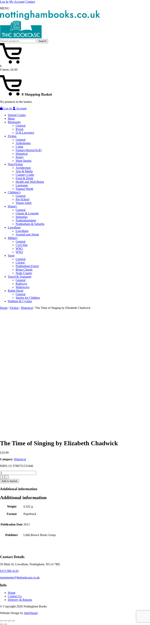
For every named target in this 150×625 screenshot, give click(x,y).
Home (4, 307)
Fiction (12, 136)
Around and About (27, 234)
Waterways (22, 287)
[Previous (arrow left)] (1, 624)
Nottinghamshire (26, 220)
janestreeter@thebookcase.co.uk (20, 577)
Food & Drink (24, 178)
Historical (22, 153)
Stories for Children (28, 297)
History (12, 206)
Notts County (24, 273)
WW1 (19, 248)
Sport (11, 255)
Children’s (14, 192)
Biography (14, 122)
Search (42, 41)
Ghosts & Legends (27, 213)
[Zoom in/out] (1, 620)
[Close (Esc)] (13, 620)
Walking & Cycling (20, 301)
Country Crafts (25, 174)
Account (21, 108)
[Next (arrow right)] (5, 624)
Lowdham (14, 227)
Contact (30, 1)
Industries (22, 217)
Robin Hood (15, 290)
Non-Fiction (15, 164)
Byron (19, 129)
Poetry (20, 157)
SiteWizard (31, 613)
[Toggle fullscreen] (5, 620)
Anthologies (23, 143)
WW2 (19, 252)
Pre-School (22, 199)
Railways (21, 283)
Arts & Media (24, 171)
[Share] (9, 620)
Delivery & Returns (20, 599)
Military (13, 238)
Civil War (22, 245)
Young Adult (23, 202)
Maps (11, 118)
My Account (17, 1)
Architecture (23, 167)
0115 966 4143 (9, 571)
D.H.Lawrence (25, 132)
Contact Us (15, 596)
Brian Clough (24, 269)
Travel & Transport (19, 276)
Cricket (20, 262)
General (20, 125)
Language (22, 185)
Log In (4, 1)
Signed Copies (17, 115)
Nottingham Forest (27, 266)
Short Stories (23, 160)
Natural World (24, 188)
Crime (19, 146)
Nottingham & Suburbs (30, 224)
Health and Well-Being (30, 181)
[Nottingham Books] (50, 18)
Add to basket (9, 481)
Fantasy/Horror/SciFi (29, 150)
